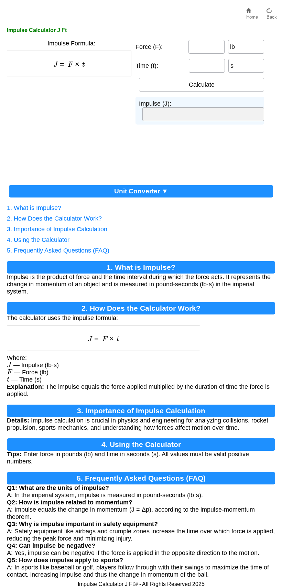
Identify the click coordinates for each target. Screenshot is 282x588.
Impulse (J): (155, 103)
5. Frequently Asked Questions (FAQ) (58, 250)
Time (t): (146, 65)
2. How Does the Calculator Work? (54, 218)
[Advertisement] (71, 128)
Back (272, 15)
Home (252, 15)
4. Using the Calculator (38, 239)
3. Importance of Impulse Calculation (57, 229)
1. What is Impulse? (34, 207)
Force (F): (149, 46)
